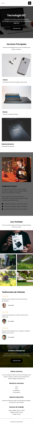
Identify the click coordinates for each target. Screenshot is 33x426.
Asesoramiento (16, 392)
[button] (16, 28)
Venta (16, 387)
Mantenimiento (16, 390)
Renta (16, 388)
